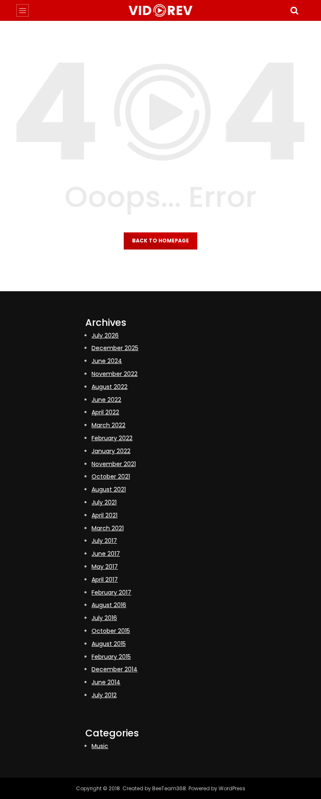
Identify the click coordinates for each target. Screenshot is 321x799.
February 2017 (111, 592)
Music (100, 746)
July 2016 (104, 618)
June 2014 (106, 682)
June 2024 (107, 361)
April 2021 (104, 515)
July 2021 (104, 502)
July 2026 (105, 335)
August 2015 (109, 644)
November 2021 (114, 464)
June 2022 (106, 400)
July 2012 (104, 695)
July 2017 (104, 541)
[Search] (294, 10)
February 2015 (111, 657)
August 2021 (109, 489)
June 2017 (106, 553)
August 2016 (109, 605)
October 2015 (111, 631)
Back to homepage (160, 240)
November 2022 (115, 374)
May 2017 (105, 566)
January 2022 (111, 451)
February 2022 (112, 438)
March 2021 (108, 528)
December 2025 (115, 348)
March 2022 (108, 425)
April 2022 (105, 412)
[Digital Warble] (161, 10)
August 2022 (109, 387)
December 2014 (115, 669)
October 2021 (111, 476)
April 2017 (105, 579)
